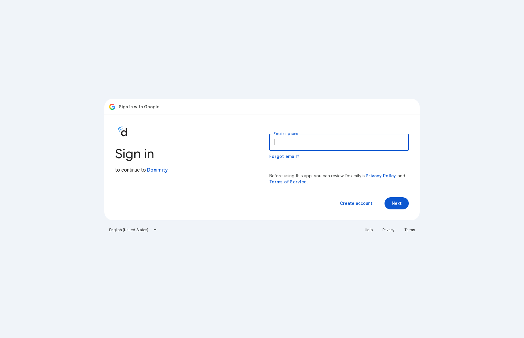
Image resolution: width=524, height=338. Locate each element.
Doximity (157, 170)
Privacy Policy (381, 176)
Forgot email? (284, 156)
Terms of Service (288, 182)
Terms (410, 230)
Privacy (388, 230)
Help (368, 230)
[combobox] (133, 230)
